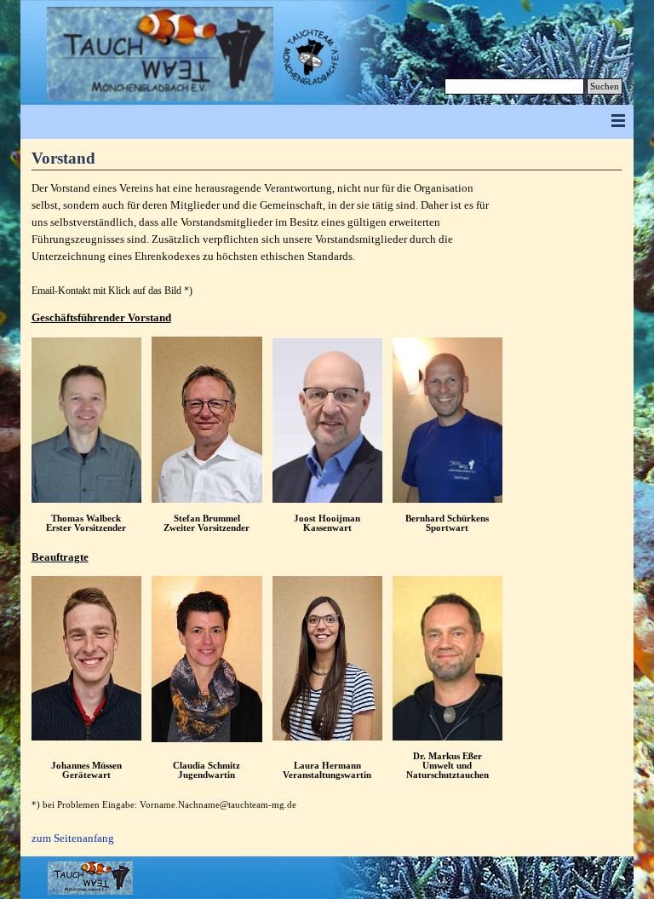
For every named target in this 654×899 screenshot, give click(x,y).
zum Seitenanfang (73, 838)
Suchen (604, 86)
